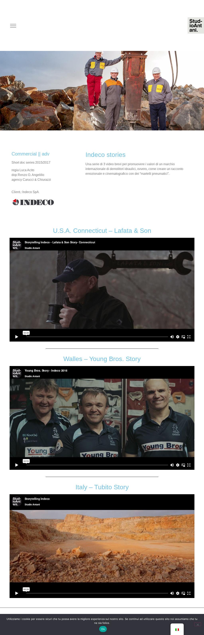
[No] (197, 624)
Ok (103, 629)
